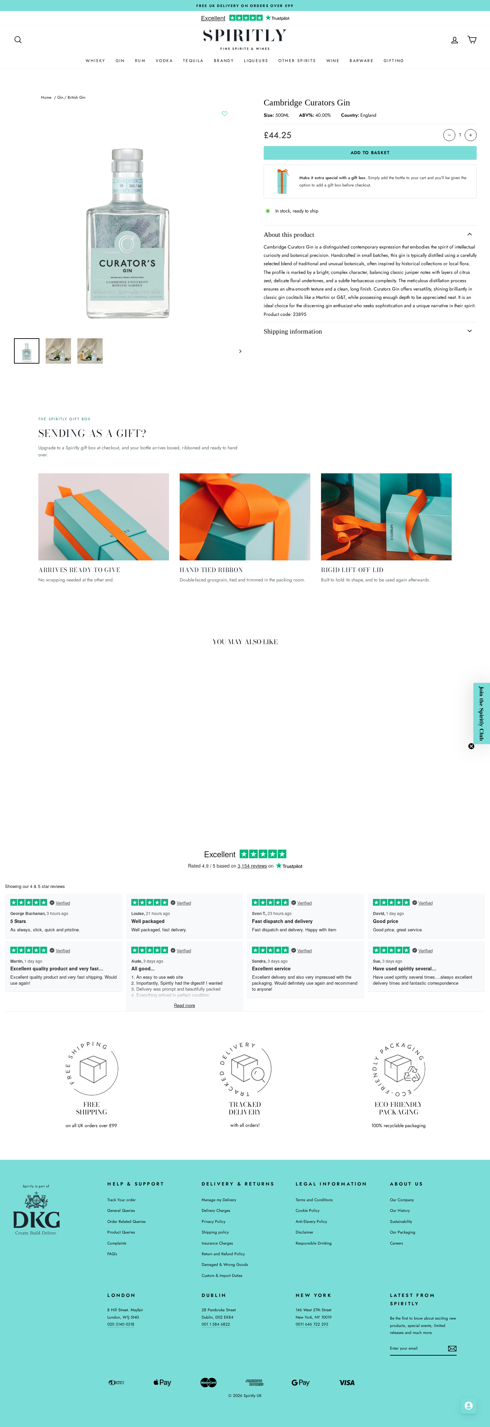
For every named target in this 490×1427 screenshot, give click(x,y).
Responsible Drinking (314, 1243)
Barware (362, 61)
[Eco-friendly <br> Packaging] (398, 1068)
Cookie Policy (307, 1210)
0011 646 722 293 (312, 1324)
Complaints (116, 1243)
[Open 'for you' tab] (469, 1406)
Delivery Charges (216, 1210)
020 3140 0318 (120, 1324)
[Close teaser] (471, 746)
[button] (481, 713)
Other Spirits (297, 61)
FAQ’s (112, 1254)
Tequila (193, 61)
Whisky (95, 61)
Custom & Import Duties (222, 1275)
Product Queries (121, 1232)
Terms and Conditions (314, 1200)
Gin (120, 61)
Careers (396, 1243)
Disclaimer (304, 1232)
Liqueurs (256, 61)
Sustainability (401, 1221)
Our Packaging (402, 1232)
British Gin (76, 97)
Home (46, 97)
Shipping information (293, 331)
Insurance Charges (217, 1243)
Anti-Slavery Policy (311, 1221)
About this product (289, 234)
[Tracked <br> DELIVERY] (245, 1068)
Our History (400, 1210)
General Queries (121, 1210)
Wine (333, 61)
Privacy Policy (213, 1221)
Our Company (402, 1200)
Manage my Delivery (219, 1200)
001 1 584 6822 (216, 1324)
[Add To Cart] (113, 767)
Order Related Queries (126, 1221)
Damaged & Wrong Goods (225, 1264)
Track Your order (121, 1200)
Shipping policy (215, 1232)
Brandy (224, 61)
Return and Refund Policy (223, 1254)
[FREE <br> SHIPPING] (91, 1068)
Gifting (394, 61)
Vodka (164, 61)
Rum (140, 61)
